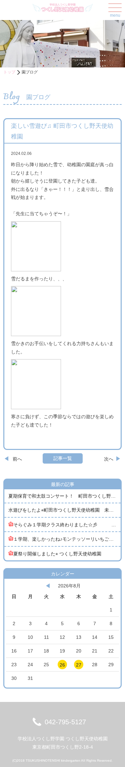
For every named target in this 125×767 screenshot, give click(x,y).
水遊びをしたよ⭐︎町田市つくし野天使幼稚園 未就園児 (64, 510)
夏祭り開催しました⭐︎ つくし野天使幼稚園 (57, 553)
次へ (108, 459)
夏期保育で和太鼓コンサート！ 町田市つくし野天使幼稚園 (64, 496)
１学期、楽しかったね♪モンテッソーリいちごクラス (67, 539)
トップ (9, 72)
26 (62, 665)
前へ (17, 459)
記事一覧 (62, 458)
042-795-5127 (65, 722)
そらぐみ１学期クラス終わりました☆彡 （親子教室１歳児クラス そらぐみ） (67, 524)
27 (78, 665)
